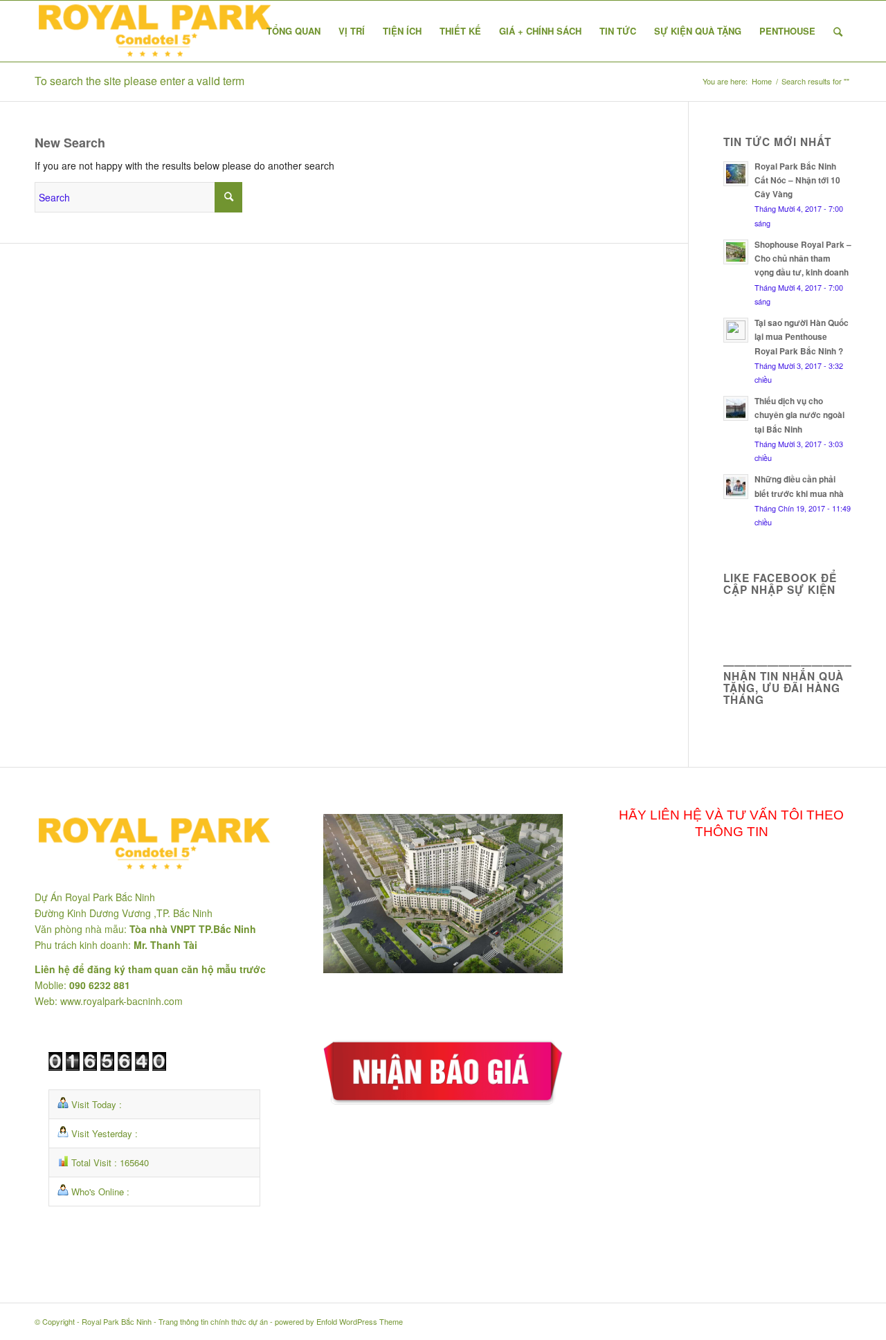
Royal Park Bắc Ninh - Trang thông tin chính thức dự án (175, 1321)
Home (762, 81)
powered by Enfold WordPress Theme (339, 1321)
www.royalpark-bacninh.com (121, 1001)
